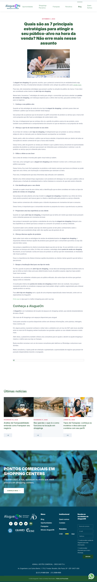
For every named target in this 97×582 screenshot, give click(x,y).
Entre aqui (16, 299)
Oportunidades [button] (27, 7)
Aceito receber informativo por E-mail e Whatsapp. (84, 550)
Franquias (56, 7)
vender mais (77, 85)
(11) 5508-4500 (56, 573)
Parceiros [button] (68, 7)
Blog (79, 7)
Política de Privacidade (62, 578)
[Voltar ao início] (12, 6)
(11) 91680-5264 (43, 573)
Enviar (88, 556)
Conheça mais (12, 490)
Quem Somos (89, 7)
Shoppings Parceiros (42, 7)
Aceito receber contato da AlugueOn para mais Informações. (85, 543)
